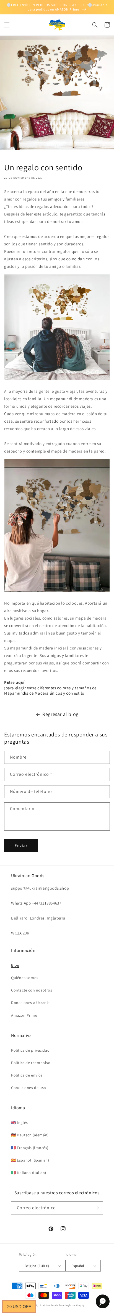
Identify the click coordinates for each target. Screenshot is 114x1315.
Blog (15, 965)
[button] (7, 25)
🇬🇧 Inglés (19, 1122)
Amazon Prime (24, 1015)
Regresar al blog (60, 714)
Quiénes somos (24, 977)
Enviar (21, 845)
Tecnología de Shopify (72, 1305)
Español (77, 1265)
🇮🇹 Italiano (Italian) (28, 1172)
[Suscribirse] (96, 1207)
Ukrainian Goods (49, 1305)
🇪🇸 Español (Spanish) (30, 1160)
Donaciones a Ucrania (30, 1002)
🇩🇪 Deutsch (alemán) (30, 1134)
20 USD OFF (19, 1306)
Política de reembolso (31, 1062)
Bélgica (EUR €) (37, 1265)
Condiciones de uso (28, 1087)
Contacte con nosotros (31, 990)
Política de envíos (27, 1075)
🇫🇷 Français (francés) (29, 1147)
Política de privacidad (30, 1050)
